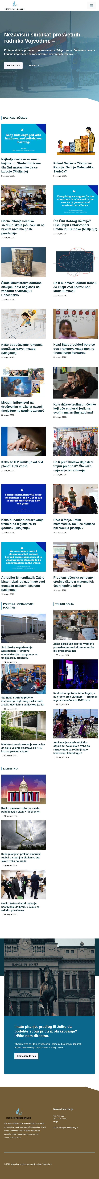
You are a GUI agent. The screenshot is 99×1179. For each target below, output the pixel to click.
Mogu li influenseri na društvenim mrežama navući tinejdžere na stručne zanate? (23, 406)
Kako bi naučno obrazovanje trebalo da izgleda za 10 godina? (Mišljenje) (22, 524)
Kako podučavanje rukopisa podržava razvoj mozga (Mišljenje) (21, 349)
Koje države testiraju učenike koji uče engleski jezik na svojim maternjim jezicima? (74, 408)
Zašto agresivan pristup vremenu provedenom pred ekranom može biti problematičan (73, 647)
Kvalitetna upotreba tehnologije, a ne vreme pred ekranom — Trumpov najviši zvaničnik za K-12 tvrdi (75, 697)
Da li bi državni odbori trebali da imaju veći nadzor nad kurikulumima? (74, 287)
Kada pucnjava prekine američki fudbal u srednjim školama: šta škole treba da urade (21, 857)
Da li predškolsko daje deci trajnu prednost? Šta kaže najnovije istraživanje (73, 466)
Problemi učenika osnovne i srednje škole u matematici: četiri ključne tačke (73, 581)
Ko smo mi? (13, 65)
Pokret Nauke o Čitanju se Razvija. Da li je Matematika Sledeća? (73, 167)
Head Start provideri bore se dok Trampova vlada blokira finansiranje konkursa (74, 348)
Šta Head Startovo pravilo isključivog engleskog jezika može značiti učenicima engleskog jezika (22, 701)
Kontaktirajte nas (26, 1056)
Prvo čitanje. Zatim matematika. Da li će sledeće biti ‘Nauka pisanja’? (74, 524)
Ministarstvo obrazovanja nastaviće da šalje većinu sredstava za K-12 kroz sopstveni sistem (23, 748)
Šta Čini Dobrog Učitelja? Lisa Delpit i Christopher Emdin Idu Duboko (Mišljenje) (75, 225)
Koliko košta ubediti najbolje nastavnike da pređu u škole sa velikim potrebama (20, 907)
